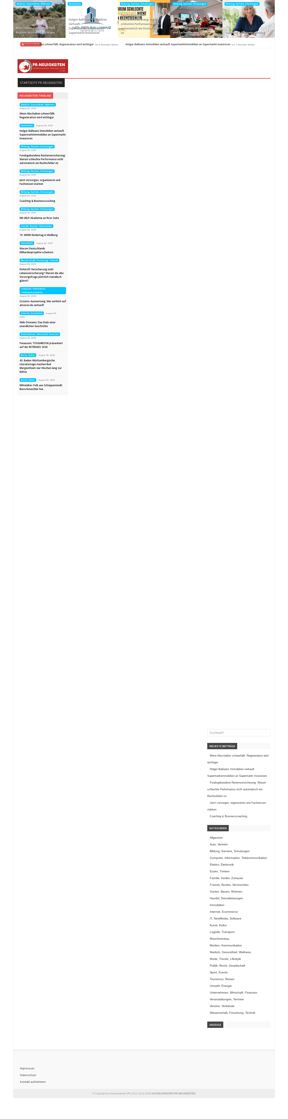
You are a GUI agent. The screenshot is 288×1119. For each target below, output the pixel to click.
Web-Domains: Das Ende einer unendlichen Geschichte (38, 324)
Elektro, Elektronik (222, 864)
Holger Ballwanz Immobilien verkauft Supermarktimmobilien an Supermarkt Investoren (87, 25)
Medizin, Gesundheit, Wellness (33, 3)
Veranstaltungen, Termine (227, 999)
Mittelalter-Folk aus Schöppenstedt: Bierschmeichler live (41, 387)
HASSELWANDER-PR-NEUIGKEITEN (173, 1093)
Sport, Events (219, 972)
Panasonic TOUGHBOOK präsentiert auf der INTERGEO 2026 (41, 345)
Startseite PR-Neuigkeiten (41, 83)
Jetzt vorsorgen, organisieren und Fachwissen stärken (193, 30)
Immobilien (75, 3)
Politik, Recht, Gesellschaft (227, 965)
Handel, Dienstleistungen (226, 898)
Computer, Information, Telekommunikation (33, 290)
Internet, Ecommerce (32, 313)
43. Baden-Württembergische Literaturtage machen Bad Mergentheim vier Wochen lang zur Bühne (41, 366)
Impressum (27, 1068)
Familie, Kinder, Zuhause (226, 878)
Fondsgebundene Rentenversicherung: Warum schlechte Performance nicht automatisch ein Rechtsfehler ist (140, 23)
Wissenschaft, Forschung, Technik (39, 260)
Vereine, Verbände (222, 1006)
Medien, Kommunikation (226, 945)
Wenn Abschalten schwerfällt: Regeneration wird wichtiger (36, 30)
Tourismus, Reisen (222, 979)
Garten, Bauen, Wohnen (226, 891)
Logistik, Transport (222, 932)
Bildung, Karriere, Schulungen (137, 3)
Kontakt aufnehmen (33, 1082)
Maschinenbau (219, 938)
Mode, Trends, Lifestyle (225, 959)
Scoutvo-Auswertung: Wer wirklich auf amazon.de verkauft (43, 303)
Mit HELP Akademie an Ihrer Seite (39, 218)
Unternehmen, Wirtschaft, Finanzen (40, 334)
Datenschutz (28, 1075)
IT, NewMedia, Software (225, 918)
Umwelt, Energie (221, 985)
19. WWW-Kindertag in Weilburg (39, 235)
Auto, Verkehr (219, 844)
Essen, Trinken (220, 871)
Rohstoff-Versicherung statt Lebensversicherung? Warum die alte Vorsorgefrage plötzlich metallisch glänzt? (42, 274)
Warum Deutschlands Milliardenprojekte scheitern (36, 250)
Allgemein (216, 837)
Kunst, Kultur (28, 355)
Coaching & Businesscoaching (245, 32)
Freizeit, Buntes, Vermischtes (36, 226)
